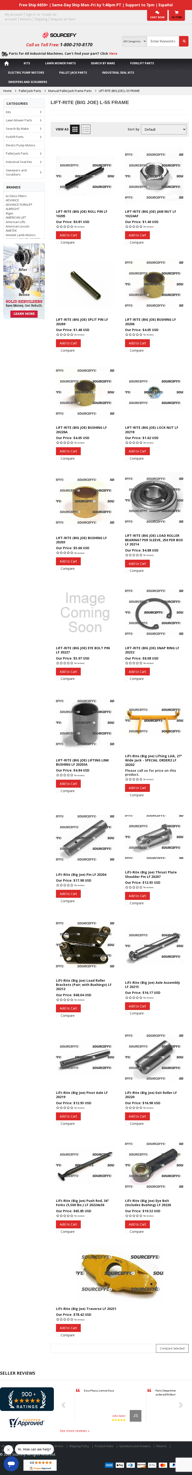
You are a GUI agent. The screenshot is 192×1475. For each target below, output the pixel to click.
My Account (14, 14)
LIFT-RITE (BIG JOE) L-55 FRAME (119, 91)
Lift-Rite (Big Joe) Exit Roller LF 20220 (151, 1094)
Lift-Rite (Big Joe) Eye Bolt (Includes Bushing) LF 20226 (148, 1202)
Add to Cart (68, 235)
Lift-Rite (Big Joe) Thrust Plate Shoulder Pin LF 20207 (151, 874)
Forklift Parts (142, 63)
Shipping (41, 19)
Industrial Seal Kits (118, 73)
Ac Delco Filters (16, 196)
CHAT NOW (157, 17)
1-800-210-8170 (76, 44)
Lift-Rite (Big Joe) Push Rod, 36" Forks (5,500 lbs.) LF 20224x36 (82, 1202)
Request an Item (62, 19)
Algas (9, 213)
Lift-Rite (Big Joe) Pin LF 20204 (81, 874)
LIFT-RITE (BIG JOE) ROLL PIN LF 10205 (81, 213)
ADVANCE (12, 200)
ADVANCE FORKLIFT (19, 204)
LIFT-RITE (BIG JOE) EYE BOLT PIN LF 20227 (83, 650)
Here (113, 53)
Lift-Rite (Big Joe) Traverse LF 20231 (86, 1308)
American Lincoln (18, 226)
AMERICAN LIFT (16, 217)
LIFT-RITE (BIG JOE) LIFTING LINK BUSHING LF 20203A (82, 762)
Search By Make (103, 63)
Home (7, 91)
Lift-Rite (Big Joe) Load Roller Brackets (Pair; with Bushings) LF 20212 (83, 984)
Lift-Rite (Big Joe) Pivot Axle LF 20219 (82, 1094)
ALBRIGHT (12, 209)
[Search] (183, 41)
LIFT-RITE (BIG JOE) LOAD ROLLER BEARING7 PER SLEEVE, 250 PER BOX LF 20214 (154, 539)
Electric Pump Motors (26, 73)
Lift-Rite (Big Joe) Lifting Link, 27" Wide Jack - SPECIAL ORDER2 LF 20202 (153, 760)
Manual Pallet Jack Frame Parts (70, 91)
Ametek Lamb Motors (21, 235)
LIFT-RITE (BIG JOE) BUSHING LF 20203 (81, 540)
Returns (26, 19)
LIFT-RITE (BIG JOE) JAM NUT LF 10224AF (150, 213)
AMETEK (11, 230)
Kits (27, 63)
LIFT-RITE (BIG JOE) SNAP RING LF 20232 (152, 650)
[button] (65, 1405)
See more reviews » (74, 1430)
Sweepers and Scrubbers (27, 82)
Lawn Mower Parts (60, 63)
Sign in (31, 14)
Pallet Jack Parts (73, 73)
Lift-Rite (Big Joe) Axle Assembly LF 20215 (152, 984)
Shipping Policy (79, 1446)
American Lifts (16, 222)
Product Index (104, 1446)
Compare (68, 242)
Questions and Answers (135, 1446)
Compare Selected (172, 1348)
